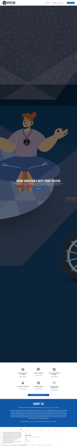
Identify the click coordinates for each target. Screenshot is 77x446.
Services (47, 2)
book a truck (33, 421)
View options (23, 376)
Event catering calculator (38, 394)
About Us (61, 2)
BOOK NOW (70, 2)
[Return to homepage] (8, 3)
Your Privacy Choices (7, 441)
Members (55, 2)
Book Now (38, 188)
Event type (24, 443)
